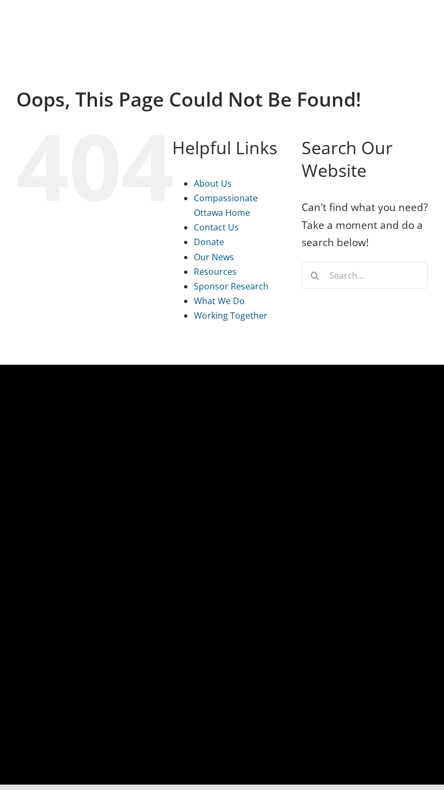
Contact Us (216, 227)
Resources (215, 272)
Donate (209, 242)
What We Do (219, 301)
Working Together (230, 315)
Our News (214, 257)
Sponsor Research (231, 286)
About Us (213, 183)
